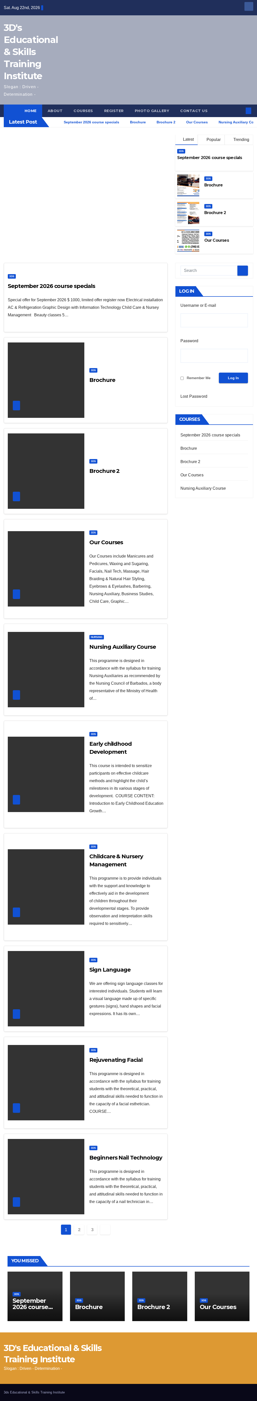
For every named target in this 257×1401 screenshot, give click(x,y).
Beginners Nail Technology (125, 1157)
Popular (213, 139)
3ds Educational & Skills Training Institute (34, 1392)
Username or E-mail (198, 305)
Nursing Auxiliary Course (122, 646)
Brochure (213, 185)
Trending (240, 139)
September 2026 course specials (209, 157)
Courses (83, 111)
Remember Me (199, 378)
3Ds (181, 151)
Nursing (96, 637)
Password (189, 341)
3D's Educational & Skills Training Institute (31, 51)
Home (31, 111)
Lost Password (194, 396)
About (55, 111)
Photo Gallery (152, 111)
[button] (240, 111)
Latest (188, 139)
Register (114, 111)
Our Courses (216, 240)
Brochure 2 (215, 212)
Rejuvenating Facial (115, 1060)
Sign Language (110, 969)
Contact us (194, 111)
